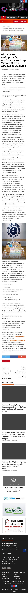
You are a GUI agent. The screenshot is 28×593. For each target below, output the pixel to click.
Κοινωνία (16, 574)
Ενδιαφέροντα (5, 578)
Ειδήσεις (4, 574)
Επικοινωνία (21, 581)
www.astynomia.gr (19, 336)
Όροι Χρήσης (8, 583)
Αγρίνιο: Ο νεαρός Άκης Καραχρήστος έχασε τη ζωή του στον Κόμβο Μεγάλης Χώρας (14, 407)
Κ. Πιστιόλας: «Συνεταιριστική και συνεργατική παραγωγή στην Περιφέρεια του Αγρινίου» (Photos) (7, 372)
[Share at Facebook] (14, 356)
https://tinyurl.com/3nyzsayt (17, 340)
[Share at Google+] (22, 356)
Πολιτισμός (5, 576)
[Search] (11, 21)
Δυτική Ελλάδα (5, 572)
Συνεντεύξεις (17, 578)
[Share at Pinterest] (6, 361)
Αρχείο (9, 581)
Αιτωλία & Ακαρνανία (19, 572)
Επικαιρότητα (17, 576)
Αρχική (5, 581)
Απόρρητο (14, 581)
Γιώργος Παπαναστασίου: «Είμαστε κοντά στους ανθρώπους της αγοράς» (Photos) (20, 371)
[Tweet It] (6, 356)
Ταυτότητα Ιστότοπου (17, 583)
